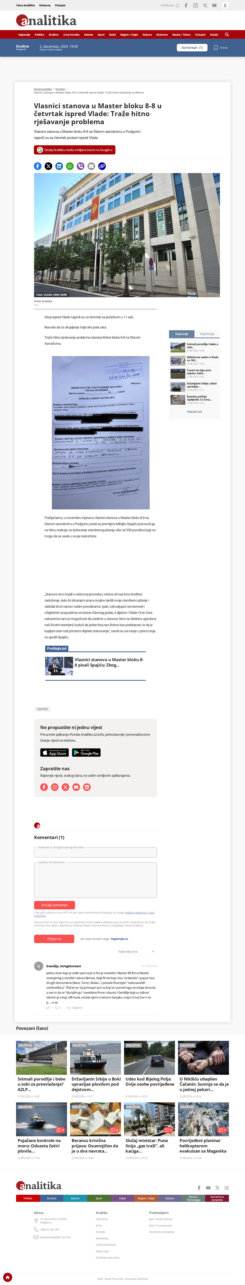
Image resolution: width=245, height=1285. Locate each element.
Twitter (205, 5)
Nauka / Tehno (181, 34)
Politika (39, 34)
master (42, 709)
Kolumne (45, 5)
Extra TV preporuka (160, 1225)
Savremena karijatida (217, 1198)
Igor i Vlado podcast (160, 1219)
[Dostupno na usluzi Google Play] (86, 752)
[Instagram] (55, 787)
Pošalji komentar (54, 905)
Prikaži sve (194, 412)
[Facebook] (38, 166)
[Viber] (80, 166)
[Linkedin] (59, 166)
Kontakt (100, 1232)
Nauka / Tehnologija (193, 1198)
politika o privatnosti (135, 912)
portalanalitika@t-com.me (55, 1237)
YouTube (214, 5)
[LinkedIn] (87, 787)
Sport (101, 34)
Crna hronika (71, 34)
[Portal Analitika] (46, 20)
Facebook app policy (108, 1257)
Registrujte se (119, 939)
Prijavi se (54, 938)
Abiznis (88, 34)
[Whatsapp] (70, 166)
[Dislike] (56, 1008)
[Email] (91, 166)
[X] (65, 787)
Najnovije (24, 34)
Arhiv (99, 1225)
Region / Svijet (129, 34)
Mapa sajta (102, 1251)
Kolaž (112, 34)
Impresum (102, 1219)
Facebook (186, 5)
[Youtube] (76, 787)
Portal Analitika (43, 89)
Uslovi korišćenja (106, 1244)
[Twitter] (48, 166)
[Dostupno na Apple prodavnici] (54, 752)
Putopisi (60, 5)
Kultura (147, 34)
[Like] (47, 1008)
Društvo (54, 34)
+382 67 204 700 (49, 1229)
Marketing (102, 1238)
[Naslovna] (7, 1277)
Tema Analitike (25, 5)
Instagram (195, 5)
